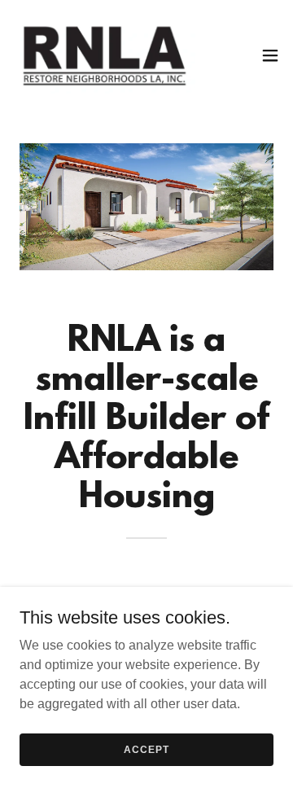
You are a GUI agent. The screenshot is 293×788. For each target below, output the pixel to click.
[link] (104, 55)
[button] (270, 55)
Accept (146, 749)
